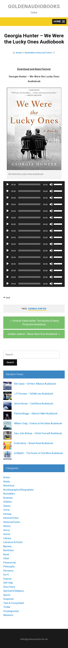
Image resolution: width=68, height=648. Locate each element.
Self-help (8, 582)
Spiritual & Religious (13, 590)
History (7, 526)
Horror (6, 530)
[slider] (58, 184)
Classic (7, 506)
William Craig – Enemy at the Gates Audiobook (38, 423)
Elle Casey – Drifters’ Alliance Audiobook (35, 383)
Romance (8, 570)
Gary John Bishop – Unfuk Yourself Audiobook (38, 433)
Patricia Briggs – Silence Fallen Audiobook (35, 413)
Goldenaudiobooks (34, 6)
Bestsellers (30, 52)
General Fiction (11, 518)
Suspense (8, 599)
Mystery (7, 546)
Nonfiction (8, 550)
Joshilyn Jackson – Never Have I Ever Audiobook (32, 334)
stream (19, 52)
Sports (6, 595)
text (8, 297)
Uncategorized (11, 611)
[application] (34, 184)
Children (7, 501)
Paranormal (9, 562)
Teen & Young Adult (13, 603)
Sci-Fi (6, 574)
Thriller (7, 607)
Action (6, 477)
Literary (7, 538)
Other (6, 558)
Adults (6, 481)
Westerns (8, 615)
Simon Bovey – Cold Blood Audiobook (33, 403)
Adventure (8, 485)
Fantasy (7, 514)
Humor (6, 534)
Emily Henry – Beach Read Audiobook (33, 443)
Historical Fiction (44, 52)
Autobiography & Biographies (18, 489)
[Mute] (51, 184)
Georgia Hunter (37, 308)
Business (8, 497)
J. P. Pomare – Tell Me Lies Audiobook (33, 393)
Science (7, 578)
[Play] (7, 184)
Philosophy (9, 566)
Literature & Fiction (13, 542)
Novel (6, 554)
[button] (59, 21)
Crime (6, 510)
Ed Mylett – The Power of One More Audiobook (38, 453)
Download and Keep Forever (34, 69)
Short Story (9, 587)
